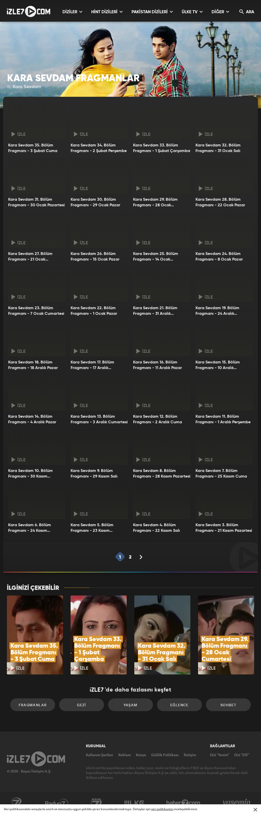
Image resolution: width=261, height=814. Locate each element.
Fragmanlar (33, 704)
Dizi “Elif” (241, 754)
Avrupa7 (96, 803)
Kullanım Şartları (99, 754)
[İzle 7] (28, 11)
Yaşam (131, 704)
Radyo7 (56, 803)
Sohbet (228, 704)
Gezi (81, 704)
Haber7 (183, 803)
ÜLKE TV (190, 12)
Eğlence (179, 704)
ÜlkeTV (134, 803)
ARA (249, 12)
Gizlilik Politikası (165, 754)
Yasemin (237, 803)
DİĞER (218, 12)
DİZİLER (70, 12)
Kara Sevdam (26, 87)
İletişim (190, 754)
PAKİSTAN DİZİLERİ (150, 12)
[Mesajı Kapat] (255, 810)
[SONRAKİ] (141, 557)
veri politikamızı (162, 809)
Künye (141, 754)
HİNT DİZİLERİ (105, 12)
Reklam (124, 754)
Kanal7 (16, 803)
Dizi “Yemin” (219, 754)
